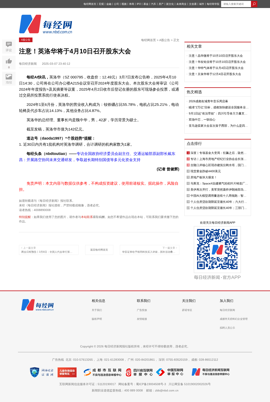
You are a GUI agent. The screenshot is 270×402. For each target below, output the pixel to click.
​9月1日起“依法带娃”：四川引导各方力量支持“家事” (218, 113)
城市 (201, 4)
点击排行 (194, 143)
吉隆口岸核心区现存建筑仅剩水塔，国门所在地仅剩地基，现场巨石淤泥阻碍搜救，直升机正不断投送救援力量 (218, 165)
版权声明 (97, 318)
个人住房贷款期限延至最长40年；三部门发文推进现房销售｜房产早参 (218, 207)
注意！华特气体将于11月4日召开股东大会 (216, 67)
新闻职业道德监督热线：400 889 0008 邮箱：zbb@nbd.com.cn (135, 390)
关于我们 (97, 310)
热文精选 (194, 92)
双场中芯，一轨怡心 (202, 119)
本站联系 (87, 217)
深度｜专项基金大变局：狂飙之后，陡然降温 (218, 152)
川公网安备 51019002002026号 (190, 384)
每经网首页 (90, 4)
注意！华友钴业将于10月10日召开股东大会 (217, 61)
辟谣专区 (187, 310)
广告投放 (142, 310)
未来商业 (181, 4)
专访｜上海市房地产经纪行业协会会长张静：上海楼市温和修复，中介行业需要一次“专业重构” (218, 158)
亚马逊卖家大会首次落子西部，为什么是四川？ (217, 125)
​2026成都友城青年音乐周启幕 (208, 101)
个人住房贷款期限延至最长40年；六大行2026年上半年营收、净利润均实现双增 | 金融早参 (218, 201)
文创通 (193, 4)
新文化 (170, 4)
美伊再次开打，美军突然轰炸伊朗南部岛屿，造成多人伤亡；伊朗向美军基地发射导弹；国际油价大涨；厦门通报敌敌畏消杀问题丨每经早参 (218, 189)
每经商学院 (213, 4)
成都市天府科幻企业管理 (234, 318)
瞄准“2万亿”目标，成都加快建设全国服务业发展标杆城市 (219, 107)
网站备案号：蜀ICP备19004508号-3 (143, 384)
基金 (145, 4)
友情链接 (142, 318)
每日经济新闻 (227, 310)
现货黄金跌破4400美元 (205, 171)
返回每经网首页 (99, 249)
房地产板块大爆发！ (203, 177)
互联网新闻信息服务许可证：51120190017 (88, 384)
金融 (108, 4)
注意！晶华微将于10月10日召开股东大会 (216, 55)
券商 (131, 4)
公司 (116, 4)
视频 (124, 4)
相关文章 (194, 46)
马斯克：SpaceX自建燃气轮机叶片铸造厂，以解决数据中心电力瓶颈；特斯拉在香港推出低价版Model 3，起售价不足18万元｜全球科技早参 (219, 183)
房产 (161, 4)
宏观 (101, 4)
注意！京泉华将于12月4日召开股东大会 (215, 74)
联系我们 (143, 301)
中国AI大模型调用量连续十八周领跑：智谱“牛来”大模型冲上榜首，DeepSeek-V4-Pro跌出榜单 (218, 195)
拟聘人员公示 (227, 327)
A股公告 (25, 39)
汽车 (153, 4)
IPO (139, 4)
